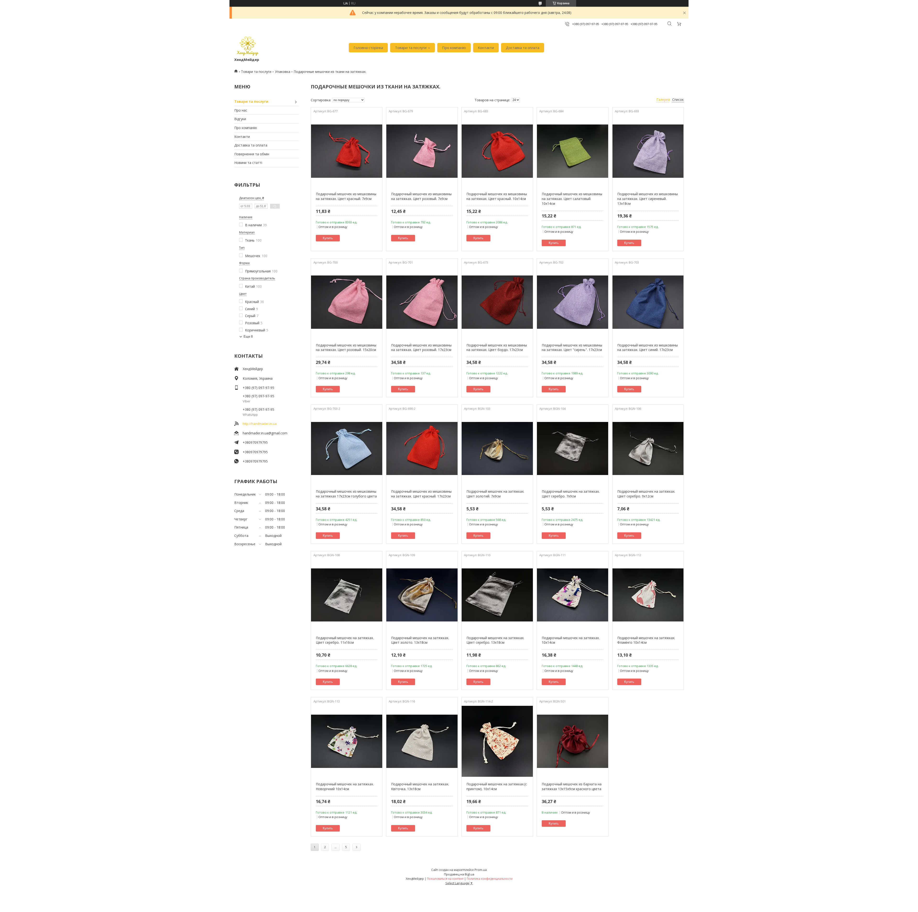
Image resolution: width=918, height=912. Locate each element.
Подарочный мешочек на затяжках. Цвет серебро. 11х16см (345, 640)
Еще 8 (248, 336)
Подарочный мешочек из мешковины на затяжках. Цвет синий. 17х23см (647, 347)
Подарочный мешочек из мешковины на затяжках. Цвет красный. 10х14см (496, 196)
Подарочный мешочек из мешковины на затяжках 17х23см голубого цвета (346, 493)
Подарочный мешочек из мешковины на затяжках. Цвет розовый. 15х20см (346, 347)
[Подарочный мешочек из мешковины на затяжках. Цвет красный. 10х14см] (497, 151)
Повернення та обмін (251, 154)
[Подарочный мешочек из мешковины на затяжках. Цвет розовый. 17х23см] (421, 302)
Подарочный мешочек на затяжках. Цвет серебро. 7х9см (571, 493)
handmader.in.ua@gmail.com (265, 433)
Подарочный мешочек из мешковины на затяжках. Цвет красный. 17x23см (421, 493)
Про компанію (454, 47)
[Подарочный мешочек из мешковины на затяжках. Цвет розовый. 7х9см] (421, 151)
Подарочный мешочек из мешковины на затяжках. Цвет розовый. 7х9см (421, 196)
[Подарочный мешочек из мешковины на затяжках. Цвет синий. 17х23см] (647, 302)
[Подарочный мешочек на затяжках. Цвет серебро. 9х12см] (647, 448)
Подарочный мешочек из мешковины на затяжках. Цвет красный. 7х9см (346, 196)
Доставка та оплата (522, 47)
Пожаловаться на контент (445, 879)
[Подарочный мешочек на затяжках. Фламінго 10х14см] (647, 595)
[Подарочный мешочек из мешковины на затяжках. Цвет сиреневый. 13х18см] (647, 151)
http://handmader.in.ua (260, 423)
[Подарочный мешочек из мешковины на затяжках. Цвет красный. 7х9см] (346, 151)
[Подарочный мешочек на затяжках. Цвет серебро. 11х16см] (346, 595)
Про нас (240, 110)
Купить (328, 238)
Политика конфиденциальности (490, 879)
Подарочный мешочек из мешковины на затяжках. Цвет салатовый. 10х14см (572, 198)
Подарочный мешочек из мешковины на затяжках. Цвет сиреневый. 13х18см (647, 198)
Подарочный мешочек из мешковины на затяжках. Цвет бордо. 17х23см (496, 347)
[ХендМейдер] (247, 45)
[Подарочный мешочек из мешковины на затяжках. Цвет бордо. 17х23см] (497, 302)
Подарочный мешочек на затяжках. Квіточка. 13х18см (420, 786)
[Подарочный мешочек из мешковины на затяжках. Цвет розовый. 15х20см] (346, 302)
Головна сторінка (368, 47)
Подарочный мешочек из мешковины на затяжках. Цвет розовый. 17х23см (421, 347)
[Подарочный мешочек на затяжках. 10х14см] (572, 595)
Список (678, 99)
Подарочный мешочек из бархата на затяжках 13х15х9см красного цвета (571, 786)
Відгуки (240, 119)
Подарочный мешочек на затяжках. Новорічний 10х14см (345, 786)
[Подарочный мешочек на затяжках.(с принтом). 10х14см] (497, 741)
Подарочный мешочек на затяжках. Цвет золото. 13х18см (420, 640)
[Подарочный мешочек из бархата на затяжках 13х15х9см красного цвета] (572, 741)
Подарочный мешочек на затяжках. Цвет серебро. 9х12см (646, 493)
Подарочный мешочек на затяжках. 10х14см (571, 640)
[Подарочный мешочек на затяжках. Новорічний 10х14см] (346, 741)
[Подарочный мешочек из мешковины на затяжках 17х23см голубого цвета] (346, 448)
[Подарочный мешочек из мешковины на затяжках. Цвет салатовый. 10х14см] (572, 151)
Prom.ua (481, 870)
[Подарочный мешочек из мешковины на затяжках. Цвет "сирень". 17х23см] (572, 302)
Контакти (486, 47)
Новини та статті (248, 162)
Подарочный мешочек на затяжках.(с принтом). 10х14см (496, 786)
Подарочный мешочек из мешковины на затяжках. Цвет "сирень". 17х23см (572, 347)
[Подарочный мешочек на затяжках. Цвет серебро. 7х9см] (572, 448)
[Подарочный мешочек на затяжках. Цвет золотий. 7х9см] (497, 448)
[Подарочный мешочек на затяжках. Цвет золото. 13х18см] (421, 595)
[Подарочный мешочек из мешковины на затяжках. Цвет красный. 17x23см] (421, 448)
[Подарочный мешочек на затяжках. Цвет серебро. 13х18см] (497, 595)
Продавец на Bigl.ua (459, 874)
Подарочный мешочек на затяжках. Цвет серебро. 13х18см (495, 640)
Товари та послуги (410, 47)
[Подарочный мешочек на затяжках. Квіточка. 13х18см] (421, 741)
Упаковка (282, 71)
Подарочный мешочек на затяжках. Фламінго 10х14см (646, 640)
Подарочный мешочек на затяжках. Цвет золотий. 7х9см (495, 493)
